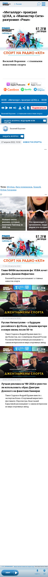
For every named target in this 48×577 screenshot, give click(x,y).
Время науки (9, 566)
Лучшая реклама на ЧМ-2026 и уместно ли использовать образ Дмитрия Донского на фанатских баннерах (24, 387)
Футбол (10, 186)
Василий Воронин (17, 129)
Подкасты (37, 573)
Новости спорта (32, 142)
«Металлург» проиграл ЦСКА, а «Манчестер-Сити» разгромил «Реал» (23, 16)
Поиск (38, 4)
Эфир (44, 573)
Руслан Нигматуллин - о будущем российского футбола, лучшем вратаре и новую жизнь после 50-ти (24, 326)
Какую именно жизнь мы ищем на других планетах (28, 566)
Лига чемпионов (23, 186)
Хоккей (37, 186)
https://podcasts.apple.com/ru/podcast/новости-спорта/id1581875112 (25, 84)
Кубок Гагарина (8, 189)
